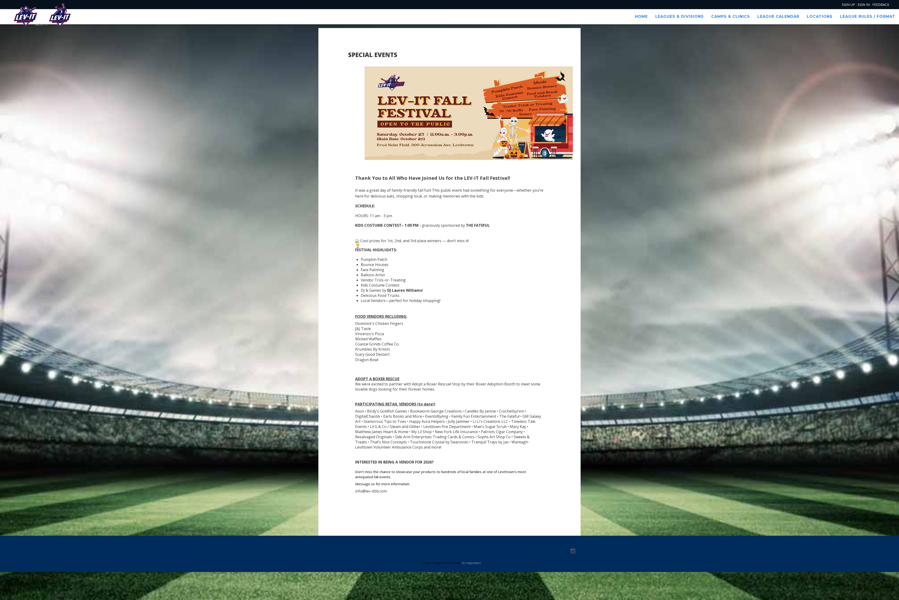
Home (641, 16)
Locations (820, 16)
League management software (441, 562)
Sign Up (848, 4)
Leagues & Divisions (679, 16)
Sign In (864, 4)
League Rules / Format (867, 16)
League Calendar (778, 16)
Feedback (880, 4)
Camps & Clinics (730, 16)
